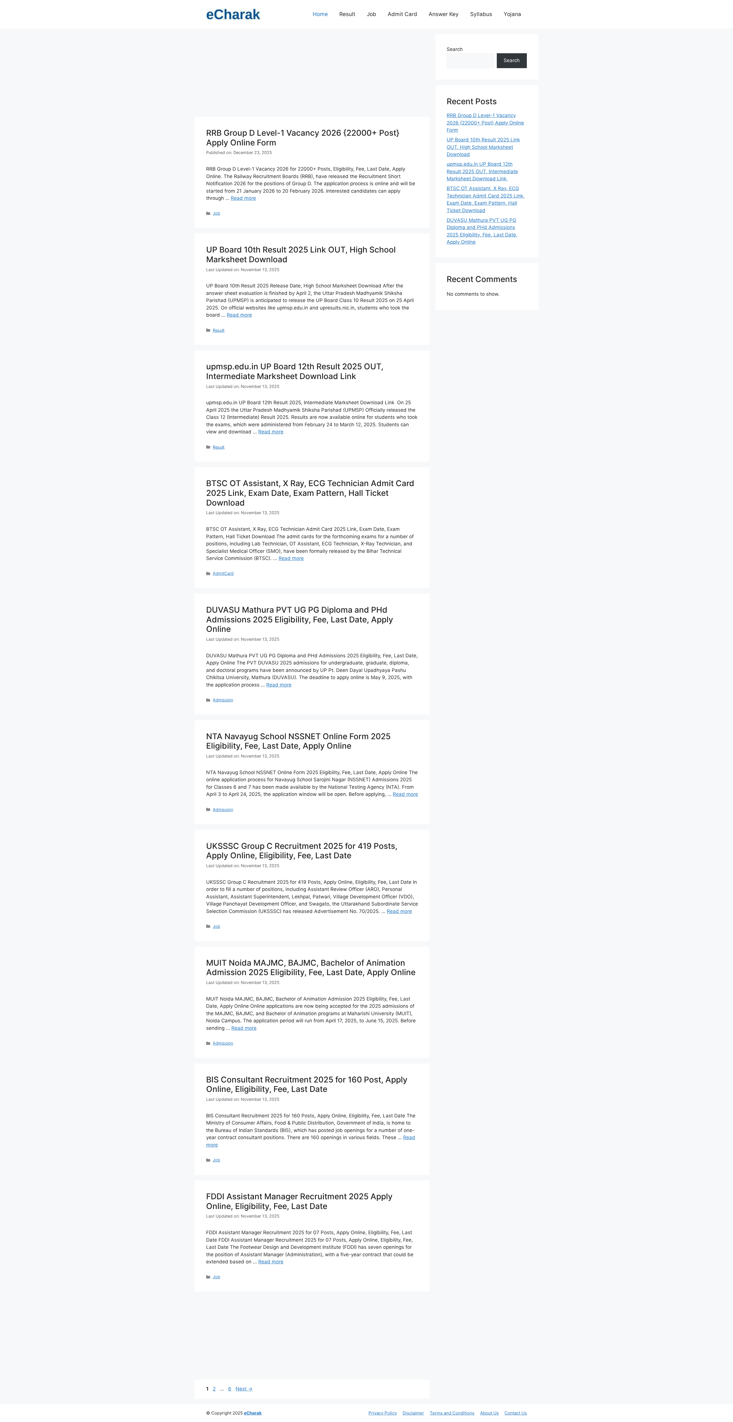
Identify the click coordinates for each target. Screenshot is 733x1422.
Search (455, 49)
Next (244, 1389)
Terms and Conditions (452, 1413)
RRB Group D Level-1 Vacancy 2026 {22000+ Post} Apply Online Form (302, 137)
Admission (223, 699)
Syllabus (481, 14)
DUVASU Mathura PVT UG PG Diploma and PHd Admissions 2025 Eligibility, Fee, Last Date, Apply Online (299, 619)
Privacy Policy (383, 1413)
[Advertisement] (312, 74)
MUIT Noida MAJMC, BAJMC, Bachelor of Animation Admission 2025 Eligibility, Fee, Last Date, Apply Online (310, 967)
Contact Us (516, 1413)
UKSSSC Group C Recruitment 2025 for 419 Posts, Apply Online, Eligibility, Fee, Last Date (301, 851)
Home (320, 14)
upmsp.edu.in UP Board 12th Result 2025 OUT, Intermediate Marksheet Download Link (294, 371)
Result (347, 14)
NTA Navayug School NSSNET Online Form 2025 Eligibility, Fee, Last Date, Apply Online (298, 741)
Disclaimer (413, 1413)
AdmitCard (223, 573)
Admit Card (402, 14)
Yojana (512, 14)
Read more (243, 198)
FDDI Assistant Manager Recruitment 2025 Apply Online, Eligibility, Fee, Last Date (299, 1201)
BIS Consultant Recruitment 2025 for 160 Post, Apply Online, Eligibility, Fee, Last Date (306, 1084)
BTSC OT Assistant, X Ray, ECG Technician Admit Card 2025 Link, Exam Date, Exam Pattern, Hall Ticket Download (310, 492)
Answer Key (444, 14)
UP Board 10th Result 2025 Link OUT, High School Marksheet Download (301, 254)
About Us (489, 1413)
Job (371, 14)
